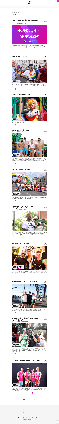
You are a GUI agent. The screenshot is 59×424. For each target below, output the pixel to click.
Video (47, 6)
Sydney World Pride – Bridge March (24, 281)
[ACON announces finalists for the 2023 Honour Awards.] (29, 25)
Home (19, 417)
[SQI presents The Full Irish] (29, 246)
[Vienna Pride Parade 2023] (29, 172)
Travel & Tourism (28, 124)
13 (31, 399)
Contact (29, 417)
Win (20, 6)
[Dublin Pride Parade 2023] (29, 98)
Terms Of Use (34, 417)
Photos (43, 6)
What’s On (38, 6)
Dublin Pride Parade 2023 (21, 94)
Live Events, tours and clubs (29, 353)
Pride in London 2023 (19, 56)
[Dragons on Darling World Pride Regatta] (29, 363)
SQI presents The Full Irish (21, 243)
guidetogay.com (24, 23)
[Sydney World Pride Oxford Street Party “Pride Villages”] (29, 323)
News (28, 6)
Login (12, 6)
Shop (24, 6)
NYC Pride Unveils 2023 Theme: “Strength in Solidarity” (23, 207)
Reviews (32, 6)
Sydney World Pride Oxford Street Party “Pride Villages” (26, 319)
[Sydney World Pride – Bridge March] (29, 284)
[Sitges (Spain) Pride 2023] (29, 133)
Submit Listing (24, 417)
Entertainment (19, 353)
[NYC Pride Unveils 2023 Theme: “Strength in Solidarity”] (29, 211)
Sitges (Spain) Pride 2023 (20, 130)
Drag (14, 353)
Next (34, 399)
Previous (13, 399)
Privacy (39, 417)
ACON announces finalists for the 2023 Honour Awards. (25, 21)
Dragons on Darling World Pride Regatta (26, 360)
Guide (16, 6)
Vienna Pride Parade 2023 (21, 169)
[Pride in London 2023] (29, 60)
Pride (22, 124)
